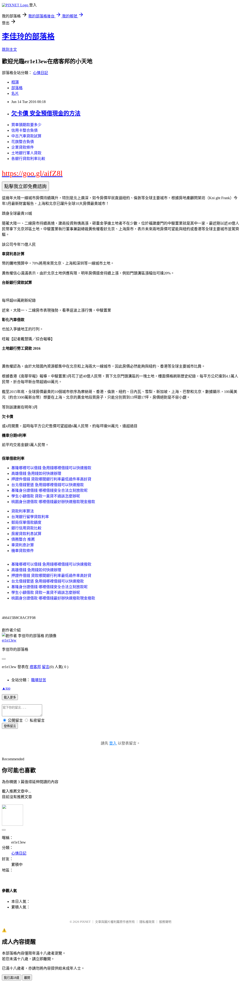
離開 (27, 977)
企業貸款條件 (22, 147)
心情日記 (40, 73)
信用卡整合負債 (24, 130)
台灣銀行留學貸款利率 (30, 517)
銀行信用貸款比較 (26, 528)
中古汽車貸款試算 (26, 136)
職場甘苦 (38, 680)
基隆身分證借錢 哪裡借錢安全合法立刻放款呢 (49, 490)
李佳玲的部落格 (28, 36)
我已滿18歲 (11, 977)
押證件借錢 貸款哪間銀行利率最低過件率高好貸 (51, 479)
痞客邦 (35, 667)
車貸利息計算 (22, 545)
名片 (15, 93)
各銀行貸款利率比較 (28, 159)
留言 (45, 667)
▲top (6, 688)
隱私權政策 (147, 922)
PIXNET (85, 922)
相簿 (15, 82)
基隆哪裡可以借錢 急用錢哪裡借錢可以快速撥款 (51, 468)
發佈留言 (10, 726)
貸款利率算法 (22, 511)
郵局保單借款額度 (26, 522)
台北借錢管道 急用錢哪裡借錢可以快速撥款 (47, 485)
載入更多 (10, 697)
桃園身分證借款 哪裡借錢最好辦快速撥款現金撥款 (53, 502)
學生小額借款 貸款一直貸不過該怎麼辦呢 (45, 496)
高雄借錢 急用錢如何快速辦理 (36, 474)
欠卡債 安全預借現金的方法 (45, 113)
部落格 (17, 88)
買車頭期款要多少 (26, 125)
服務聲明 (165, 922)
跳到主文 (9, 50)
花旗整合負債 (22, 142)
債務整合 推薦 (23, 539)
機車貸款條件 (22, 551)
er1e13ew (9, 640)
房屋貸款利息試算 (26, 534)
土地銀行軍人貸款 (26, 153)
